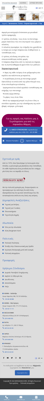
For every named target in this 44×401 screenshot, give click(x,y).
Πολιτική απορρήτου (12, 253)
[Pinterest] (20, 358)
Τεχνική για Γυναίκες (12, 208)
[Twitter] (12, 358)
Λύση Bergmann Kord (13, 231)
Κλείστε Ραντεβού (12, 141)
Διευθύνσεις (9, 279)
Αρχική (4, 23)
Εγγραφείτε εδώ (22, 373)
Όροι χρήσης (13, 383)
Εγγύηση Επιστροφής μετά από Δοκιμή (19, 250)
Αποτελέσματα (10, 283)
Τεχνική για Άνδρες (12, 205)
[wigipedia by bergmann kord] (19, 9)
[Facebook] (4, 358)
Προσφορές (8, 260)
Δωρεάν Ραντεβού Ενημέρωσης (16, 273)
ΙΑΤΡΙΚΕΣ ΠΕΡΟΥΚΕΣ (36, 3)
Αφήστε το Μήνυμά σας (13, 276)
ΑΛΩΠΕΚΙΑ (23, 3)
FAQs (7, 286)
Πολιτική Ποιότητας (12, 243)
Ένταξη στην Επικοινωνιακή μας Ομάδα (19, 246)
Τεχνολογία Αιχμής (12, 215)
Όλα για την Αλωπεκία (13, 227)
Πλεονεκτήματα (10, 211)
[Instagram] (16, 358)
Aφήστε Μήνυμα (31, 141)
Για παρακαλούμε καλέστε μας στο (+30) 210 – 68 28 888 (23, 131)
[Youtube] (8, 358)
